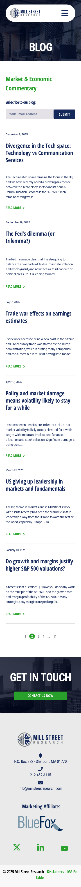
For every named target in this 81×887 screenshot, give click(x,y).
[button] (65, 13)
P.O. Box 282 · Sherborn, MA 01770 (40, 761)
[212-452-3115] (40, 769)
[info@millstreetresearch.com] (40, 782)
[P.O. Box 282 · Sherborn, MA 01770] (40, 755)
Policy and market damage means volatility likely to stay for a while (38, 400)
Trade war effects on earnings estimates (39, 317)
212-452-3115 (40, 775)
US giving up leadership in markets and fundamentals (35, 485)
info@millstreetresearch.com (40, 788)
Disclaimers (55, 871)
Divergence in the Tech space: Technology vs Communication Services (39, 152)
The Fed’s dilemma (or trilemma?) (30, 237)
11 (54, 636)
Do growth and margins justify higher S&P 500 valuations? (39, 564)
